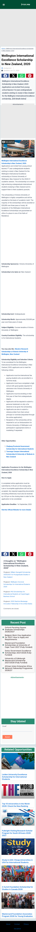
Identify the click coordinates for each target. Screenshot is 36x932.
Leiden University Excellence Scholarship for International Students (14, 776)
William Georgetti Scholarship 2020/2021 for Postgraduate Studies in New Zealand (17, 574)
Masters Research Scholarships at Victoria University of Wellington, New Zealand (15, 351)
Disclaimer (17, 929)
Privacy (26, 924)
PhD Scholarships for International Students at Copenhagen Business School (17, 594)
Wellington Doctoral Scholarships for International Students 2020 (17, 584)
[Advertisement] (18, 28)
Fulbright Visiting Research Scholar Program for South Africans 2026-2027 (17, 833)
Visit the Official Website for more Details (16, 510)
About (8, 924)
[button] (3, 4)
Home (3, 48)
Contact (17, 924)
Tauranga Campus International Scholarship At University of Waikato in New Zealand (20, 454)
